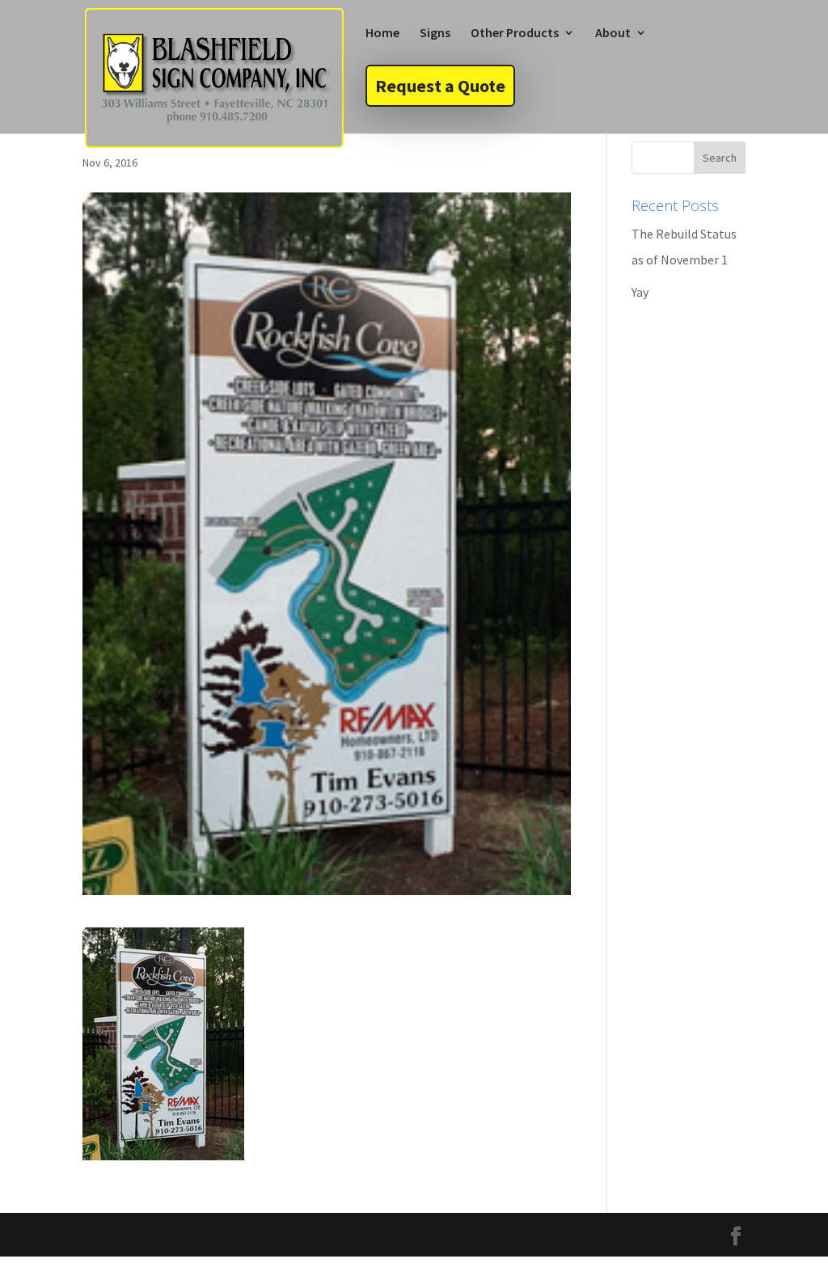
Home (382, 33)
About (613, 33)
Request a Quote (440, 85)
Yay (640, 292)
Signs (435, 33)
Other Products (515, 33)
